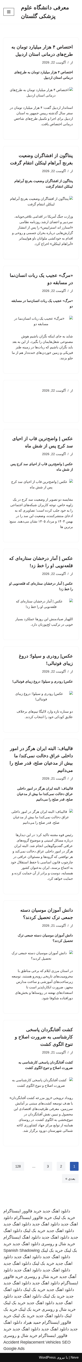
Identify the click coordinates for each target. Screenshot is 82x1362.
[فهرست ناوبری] (8, 12)
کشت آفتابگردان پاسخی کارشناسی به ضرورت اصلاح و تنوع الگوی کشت (44, 1037)
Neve (75, 1357)
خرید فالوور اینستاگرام (22, 1211)
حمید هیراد (32, 1322)
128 (18, 1166)
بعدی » (70, 1179)
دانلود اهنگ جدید (56, 1211)
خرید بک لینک (64, 1217)
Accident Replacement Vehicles (32, 1342)
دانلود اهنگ (31, 1237)
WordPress (47, 1357)
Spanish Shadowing (21, 1250)
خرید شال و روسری (58, 1244)
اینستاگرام (12, 1237)
